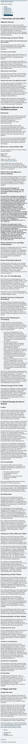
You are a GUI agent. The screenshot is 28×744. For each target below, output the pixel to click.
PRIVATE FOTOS (8, 12)
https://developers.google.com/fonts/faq (14, 724)
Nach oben (3, 739)
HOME (5, 6)
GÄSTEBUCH (7, 11)
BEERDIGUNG (8, 9)
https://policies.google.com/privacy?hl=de (11, 727)
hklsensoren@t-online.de (11, 160)
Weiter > (6, 730)
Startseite (6, 734)
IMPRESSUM (7, 14)
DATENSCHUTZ (8, 15)
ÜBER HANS (7, 8)
